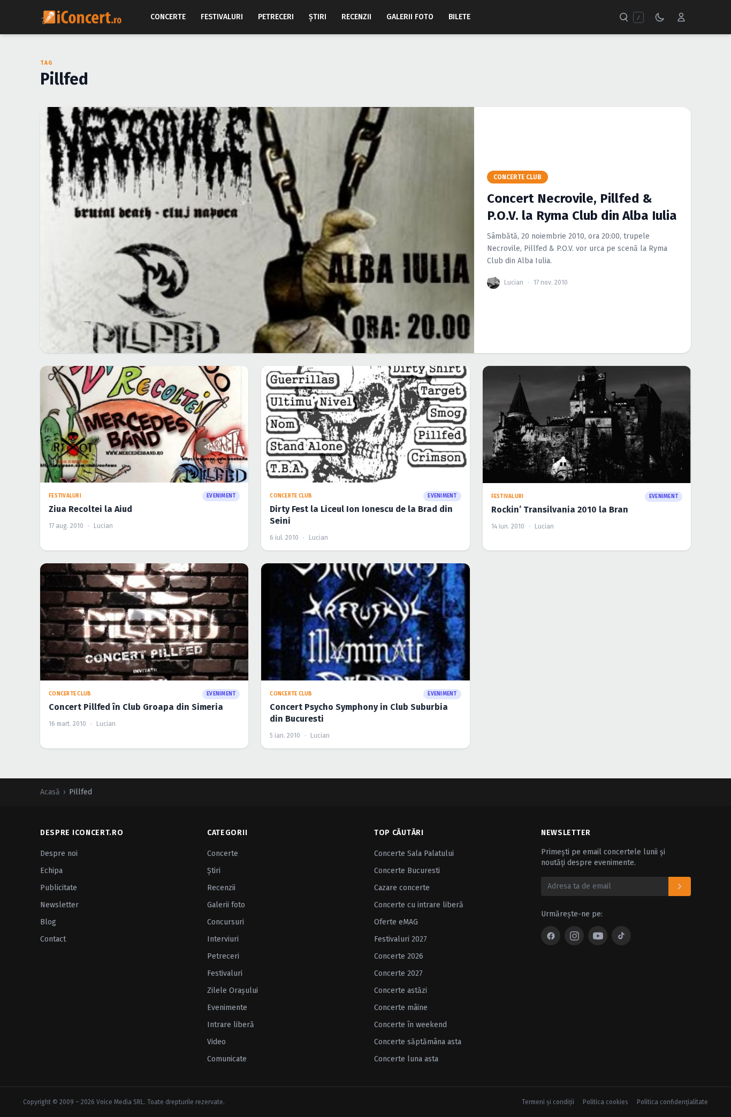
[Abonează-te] (679, 886)
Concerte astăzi (400, 990)
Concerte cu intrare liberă (418, 904)
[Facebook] (550, 935)
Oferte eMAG (396, 922)
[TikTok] (621, 935)
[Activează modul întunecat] (659, 17)
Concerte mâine (401, 1007)
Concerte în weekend (410, 1024)
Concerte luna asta (406, 1059)
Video (216, 1041)
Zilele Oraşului (232, 990)
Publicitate (58, 887)
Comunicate (227, 1059)
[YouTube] (597, 935)
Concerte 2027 (398, 973)
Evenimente (227, 1007)
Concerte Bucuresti (407, 870)
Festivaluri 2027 (400, 939)
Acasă (50, 792)
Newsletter (59, 904)
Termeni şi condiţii (548, 1102)
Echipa (51, 870)
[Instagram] (574, 935)
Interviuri (223, 939)
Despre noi (59, 853)
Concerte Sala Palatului (414, 853)
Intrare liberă (230, 1024)
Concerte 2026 (398, 956)
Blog (48, 922)
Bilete (459, 16)
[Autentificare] (681, 17)
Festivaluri (222, 16)
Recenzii (356, 16)
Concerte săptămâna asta (417, 1041)
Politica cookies (605, 1102)
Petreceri (276, 16)
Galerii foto (226, 904)
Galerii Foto (409, 16)
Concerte (168, 16)
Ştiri (317, 16)
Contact (53, 939)
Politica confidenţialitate (672, 1102)
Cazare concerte (402, 887)
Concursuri (225, 922)
